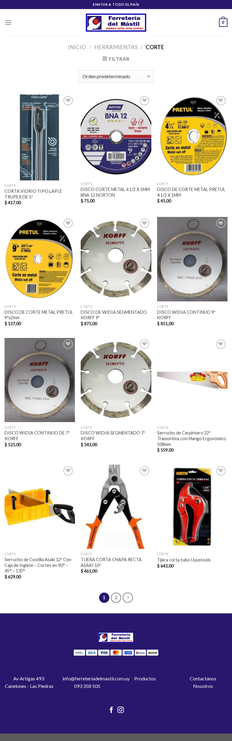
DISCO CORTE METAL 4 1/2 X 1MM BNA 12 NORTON (115, 192)
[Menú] (8, 22)
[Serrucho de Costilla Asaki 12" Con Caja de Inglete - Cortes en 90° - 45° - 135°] (40, 507)
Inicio (77, 47)
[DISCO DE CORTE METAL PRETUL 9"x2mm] (40, 259)
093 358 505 (87, 686)
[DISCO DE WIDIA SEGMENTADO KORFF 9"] (116, 259)
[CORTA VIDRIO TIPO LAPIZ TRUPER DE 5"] (40, 137)
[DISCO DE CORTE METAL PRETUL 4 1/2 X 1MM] (192, 136)
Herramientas (116, 47)
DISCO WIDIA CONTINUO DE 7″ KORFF (37, 435)
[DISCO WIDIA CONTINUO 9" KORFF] (192, 259)
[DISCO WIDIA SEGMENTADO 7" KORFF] (116, 380)
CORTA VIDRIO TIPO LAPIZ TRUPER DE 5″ (33, 194)
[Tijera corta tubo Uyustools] (192, 507)
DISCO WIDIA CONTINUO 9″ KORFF (186, 315)
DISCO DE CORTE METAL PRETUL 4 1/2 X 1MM (191, 192)
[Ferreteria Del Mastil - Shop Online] (116, 23)
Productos (145, 678)
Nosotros (203, 686)
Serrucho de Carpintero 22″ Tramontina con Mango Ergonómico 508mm (191, 438)
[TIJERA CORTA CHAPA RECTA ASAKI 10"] (116, 507)
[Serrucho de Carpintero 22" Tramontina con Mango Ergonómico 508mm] (192, 380)
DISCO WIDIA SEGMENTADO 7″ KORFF (113, 435)
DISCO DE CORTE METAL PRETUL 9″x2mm (39, 315)
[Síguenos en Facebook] (111, 710)
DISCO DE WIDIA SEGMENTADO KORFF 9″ (114, 315)
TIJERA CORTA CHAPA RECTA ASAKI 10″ (111, 562)
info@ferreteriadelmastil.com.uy (96, 678)
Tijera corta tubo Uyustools (184, 559)
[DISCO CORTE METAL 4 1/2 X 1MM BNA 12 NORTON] (116, 136)
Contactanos (203, 678)
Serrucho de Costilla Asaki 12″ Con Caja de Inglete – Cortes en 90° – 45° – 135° (38, 565)
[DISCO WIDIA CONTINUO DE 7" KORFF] (40, 380)
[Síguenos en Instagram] (121, 710)
